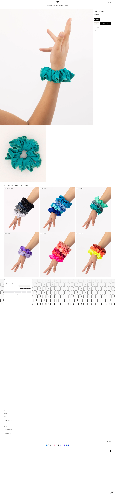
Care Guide (5, 426)
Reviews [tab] (6, 288)
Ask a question (23, 288)
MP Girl (5, 416)
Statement (5, 413)
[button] (24, 284)
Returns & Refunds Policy (8, 429)
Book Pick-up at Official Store (8, 420)
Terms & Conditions (7, 432)
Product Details (96, 30)
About (5, 412)
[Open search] (107, 2)
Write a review (28, 288)
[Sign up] (110, 451)
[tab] (12, 289)
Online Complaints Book (7, 433)
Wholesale (5, 417)
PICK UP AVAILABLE (97, 27)
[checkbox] (29, 292)
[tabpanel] (17, 298)
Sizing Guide (6, 425)
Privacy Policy (6, 430)
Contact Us (5, 419)
